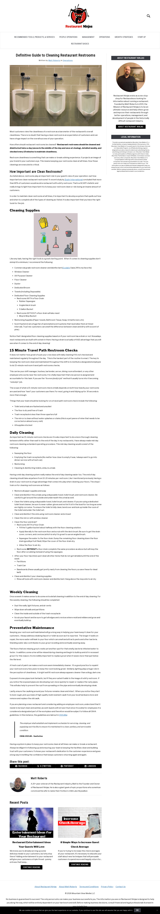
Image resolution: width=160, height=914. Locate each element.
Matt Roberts (54, 60)
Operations (104, 37)
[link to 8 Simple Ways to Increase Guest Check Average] (80, 822)
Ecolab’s (66, 268)
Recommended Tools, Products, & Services (34, 37)
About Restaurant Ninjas (130, 127)
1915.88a (63, 715)
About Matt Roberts (68, 887)
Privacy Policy (107, 887)
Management (88, 37)
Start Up (142, 37)
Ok (137, 910)
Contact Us (121, 887)
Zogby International (74, 180)
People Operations (68, 37)
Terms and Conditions (89, 887)
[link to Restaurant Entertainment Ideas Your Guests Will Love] (31, 822)
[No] (157, 910)
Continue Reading (31, 867)
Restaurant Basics (80, 43)
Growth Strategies (124, 37)
